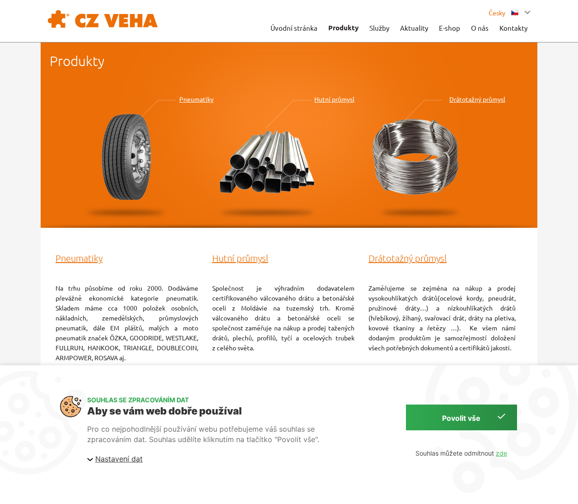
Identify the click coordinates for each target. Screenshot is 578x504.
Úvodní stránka (293, 28)
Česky (498, 13)
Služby (379, 28)
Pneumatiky (196, 99)
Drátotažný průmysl (477, 99)
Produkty (343, 27)
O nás (480, 28)
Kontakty (513, 28)
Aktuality (414, 28)
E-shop (449, 28)
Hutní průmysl (334, 99)
